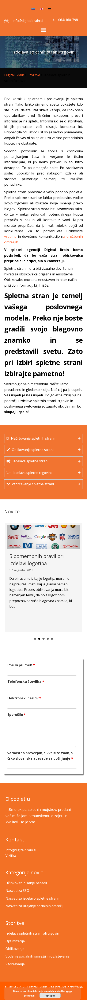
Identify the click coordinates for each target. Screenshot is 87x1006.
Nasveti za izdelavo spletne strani (31, 898)
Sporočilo (16, 714)
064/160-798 (68, 19)
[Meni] (43, 30)
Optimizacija (15, 941)
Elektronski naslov (24, 698)
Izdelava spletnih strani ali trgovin (32, 933)
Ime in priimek (21, 665)
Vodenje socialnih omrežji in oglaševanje (37, 956)
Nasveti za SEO (17, 890)
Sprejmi (50, 995)
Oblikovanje (14, 948)
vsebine (10, 236)
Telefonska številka (25, 681)
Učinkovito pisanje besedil (26, 883)
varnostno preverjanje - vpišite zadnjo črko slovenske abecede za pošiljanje (40, 756)
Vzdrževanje (15, 964)
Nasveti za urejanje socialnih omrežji (34, 906)
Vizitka (10, 855)
